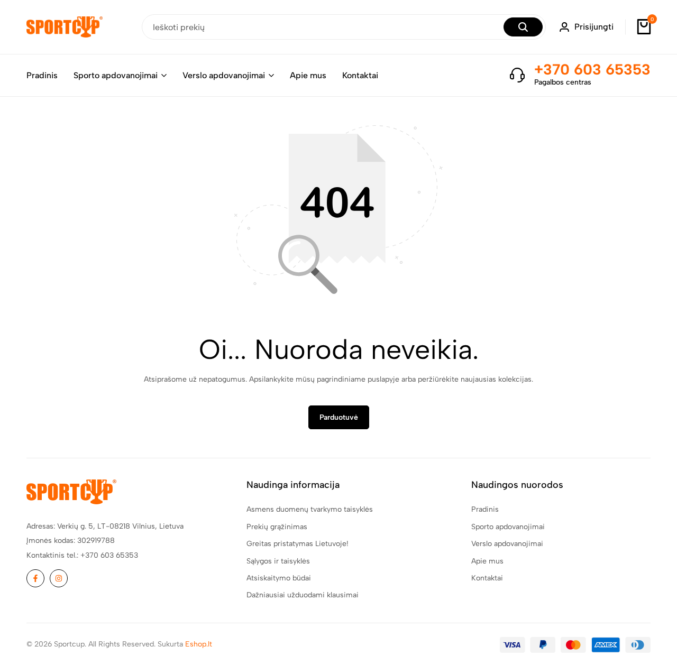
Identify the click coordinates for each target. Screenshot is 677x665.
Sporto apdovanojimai (116, 75)
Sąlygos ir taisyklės (278, 561)
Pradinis (42, 75)
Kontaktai (360, 75)
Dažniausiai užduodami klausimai (302, 594)
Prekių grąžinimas (276, 526)
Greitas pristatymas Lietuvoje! (297, 543)
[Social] (35, 578)
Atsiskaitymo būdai (278, 578)
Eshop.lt (198, 644)
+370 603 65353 (592, 69)
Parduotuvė (338, 417)
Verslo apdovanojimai (223, 75)
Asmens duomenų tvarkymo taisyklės (309, 509)
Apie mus (308, 75)
